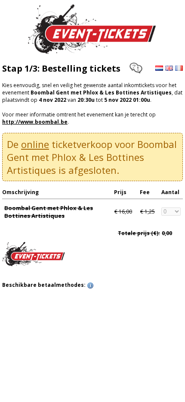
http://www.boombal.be (35, 122)
